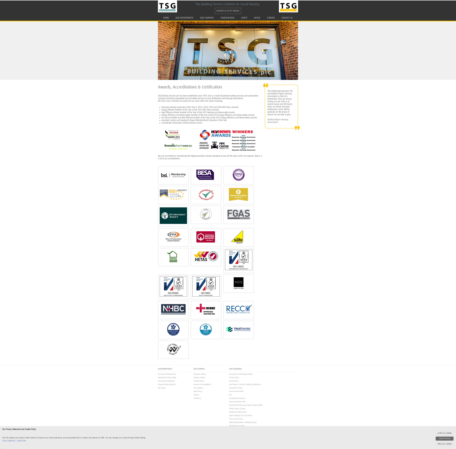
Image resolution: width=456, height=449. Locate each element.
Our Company (207, 17)
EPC (230, 395)
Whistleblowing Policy (237, 426)
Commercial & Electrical (166, 381)
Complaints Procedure (237, 398)
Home (166, 17)
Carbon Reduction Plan (237, 402)
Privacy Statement (8, 440)
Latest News (198, 391)
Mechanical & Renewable (167, 378)
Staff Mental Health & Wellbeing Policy (243, 422)
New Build (161, 388)
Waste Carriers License (237, 409)
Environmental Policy (236, 391)
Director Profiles (199, 378)
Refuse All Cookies (445, 444)
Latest (244, 17)
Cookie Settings (445, 439)
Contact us (287, 17)
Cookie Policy (234, 381)
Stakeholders (228, 17)
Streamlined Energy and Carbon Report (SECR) (245, 405)
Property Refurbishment (166, 384)
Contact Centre (199, 381)
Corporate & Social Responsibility (241, 374)
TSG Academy (198, 388)
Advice (257, 17)
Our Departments (184, 17)
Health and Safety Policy (238, 412)
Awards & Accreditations (202, 384)
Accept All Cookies (444, 433)
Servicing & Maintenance (167, 374)
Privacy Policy (234, 378)
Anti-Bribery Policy (235, 388)
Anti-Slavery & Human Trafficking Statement (245, 384)
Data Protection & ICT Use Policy (240, 416)
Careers (271, 17)
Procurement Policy (236, 419)
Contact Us (197, 398)
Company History (200, 374)
